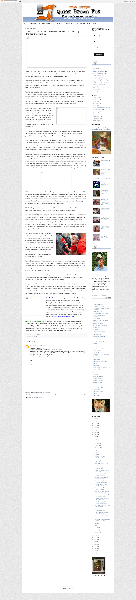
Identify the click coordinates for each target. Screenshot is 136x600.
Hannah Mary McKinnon (99, 336)
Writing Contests (70, 23)
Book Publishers (81, 23)
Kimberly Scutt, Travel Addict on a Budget (101, 355)
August (97, 450)
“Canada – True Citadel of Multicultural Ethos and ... (101, 457)
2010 (95, 548)
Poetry (94, 112)
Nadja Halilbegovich (97, 369)
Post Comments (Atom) (36, 397)
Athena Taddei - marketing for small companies (101, 308)
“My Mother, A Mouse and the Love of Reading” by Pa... (102, 471)
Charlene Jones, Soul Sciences (100, 325)
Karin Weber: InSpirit (98, 348)
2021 (95, 430)
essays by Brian (96, 120)
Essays (35, 336)
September (97, 447)
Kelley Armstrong (97, 350)
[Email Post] (43, 334)
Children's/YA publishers (99, 73)
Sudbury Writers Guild (98, 387)
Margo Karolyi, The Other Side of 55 (101, 367)
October (97, 445)
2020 (95, 432)
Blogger (70, 588)
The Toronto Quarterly (98, 391)
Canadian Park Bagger (98, 323)
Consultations (32, 23)
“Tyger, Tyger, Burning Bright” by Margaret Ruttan (105, 218)
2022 (95, 427)
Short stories (96, 116)
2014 (95, 539)
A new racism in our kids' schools (105, 161)
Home (25, 23)
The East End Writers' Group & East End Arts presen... (102, 485)
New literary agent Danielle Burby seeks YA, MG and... (102, 519)
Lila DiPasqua (96, 359)
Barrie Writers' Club (97, 311)
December (97, 441)
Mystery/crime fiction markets (100, 81)
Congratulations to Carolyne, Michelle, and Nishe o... (101, 481)
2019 (95, 434)
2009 (95, 551)
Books (94, 101)
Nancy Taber (96, 371)
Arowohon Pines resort (98, 306)
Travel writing (96, 118)
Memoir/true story (97, 109)
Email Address (98, 36)
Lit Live (95, 363)
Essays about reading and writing (100, 107)
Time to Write (96, 395)
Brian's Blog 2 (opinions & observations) (99, 315)
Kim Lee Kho (96, 352)
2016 (95, 535)
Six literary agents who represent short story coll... (102, 460)
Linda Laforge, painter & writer (100, 361)
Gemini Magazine (97, 329)
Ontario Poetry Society (98, 376)
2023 (95, 425)
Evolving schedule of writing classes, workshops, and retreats (101, 129)
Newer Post (28, 394)
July (96, 452)
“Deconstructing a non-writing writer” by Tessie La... (101, 478)
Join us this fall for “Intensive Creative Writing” (105, 227)
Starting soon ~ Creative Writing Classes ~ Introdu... (102, 516)
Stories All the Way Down (99, 386)
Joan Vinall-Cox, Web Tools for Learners (100, 342)
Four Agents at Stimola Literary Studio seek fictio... (102, 474)
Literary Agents (60, 23)
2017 (95, 439)
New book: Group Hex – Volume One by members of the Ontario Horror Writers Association (105, 202)
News (88, 23)
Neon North (96, 372)
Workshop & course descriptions (100, 91)
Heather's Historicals (98, 338)
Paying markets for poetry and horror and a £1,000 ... (101, 509)
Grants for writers (97, 75)
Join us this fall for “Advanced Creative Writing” (105, 209)
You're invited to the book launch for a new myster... (102, 512)
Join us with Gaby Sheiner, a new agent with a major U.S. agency (105, 183)
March (96, 527)
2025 (95, 421)
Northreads (95, 374)
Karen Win (95, 347)
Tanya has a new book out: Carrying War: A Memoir (105, 236)
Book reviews (96, 99)
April (96, 525)
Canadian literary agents (98, 71)
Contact (94, 23)
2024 (95, 423)
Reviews (95, 114)
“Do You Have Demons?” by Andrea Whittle (106, 192)
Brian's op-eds (96, 318)
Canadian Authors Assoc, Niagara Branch (100, 321)
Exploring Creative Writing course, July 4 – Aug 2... (102, 488)
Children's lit (96, 103)
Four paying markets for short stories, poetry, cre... (101, 464)
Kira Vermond (96, 357)
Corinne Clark (96, 327)
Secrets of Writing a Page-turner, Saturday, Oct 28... (102, 467)
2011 (95, 546)
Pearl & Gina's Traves (98, 378)
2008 (95, 553)
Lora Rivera (96, 365)
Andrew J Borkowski (98, 304)
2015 (95, 537)
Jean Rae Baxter (96, 340)
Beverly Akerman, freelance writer (101, 313)
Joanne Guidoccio (97, 345)
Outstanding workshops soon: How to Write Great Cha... (103, 495)
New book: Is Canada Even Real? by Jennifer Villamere (102, 491)
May (96, 523)
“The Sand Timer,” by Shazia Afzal (102, 178)
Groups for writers (97, 77)
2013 (95, 541)
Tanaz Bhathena (96, 389)
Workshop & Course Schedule (46, 23)
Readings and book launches (99, 82)
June (96, 454)
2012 (95, 544)
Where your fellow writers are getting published (101, 88)
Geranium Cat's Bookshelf (99, 331)
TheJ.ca (95, 393)
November (97, 443)
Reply (31, 364)
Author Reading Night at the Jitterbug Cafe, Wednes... (101, 502)
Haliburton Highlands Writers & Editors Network (100, 333)
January (97, 532)
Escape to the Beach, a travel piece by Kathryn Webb (102, 499)
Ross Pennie (96, 384)
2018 (95, 436)
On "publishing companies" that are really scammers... (102, 505)
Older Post (83, 394)
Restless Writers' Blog (98, 380)
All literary (31, 336)
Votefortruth (33, 346)
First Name (97, 42)
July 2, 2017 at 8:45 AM (41, 345)
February (97, 530)
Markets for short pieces (98, 79)
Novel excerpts (96, 111)
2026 (95, 418)
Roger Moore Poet (97, 382)
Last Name (97, 48)
